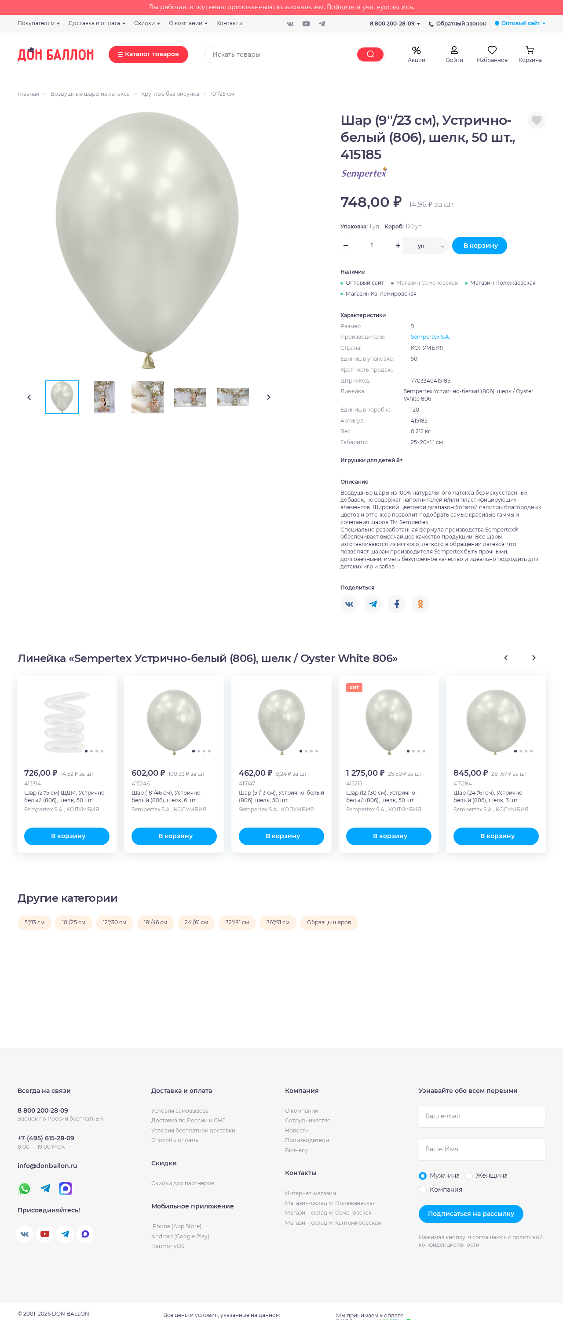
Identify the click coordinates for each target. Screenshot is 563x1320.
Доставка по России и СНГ (188, 1120)
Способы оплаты (174, 1140)
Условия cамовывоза (179, 1110)
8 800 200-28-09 (392, 23)
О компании (301, 1110)
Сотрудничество (308, 1120)
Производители (307, 1140)
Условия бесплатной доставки (193, 1130)
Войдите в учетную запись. (370, 7)
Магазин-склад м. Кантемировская (333, 1222)
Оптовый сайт (365, 282)
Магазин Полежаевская (503, 282)
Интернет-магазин (310, 1193)
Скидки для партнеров (182, 1183)
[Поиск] (370, 54)
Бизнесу (296, 1150)
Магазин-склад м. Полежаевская (330, 1203)
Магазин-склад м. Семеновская (328, 1212)
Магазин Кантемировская (381, 293)
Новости (297, 1130)
